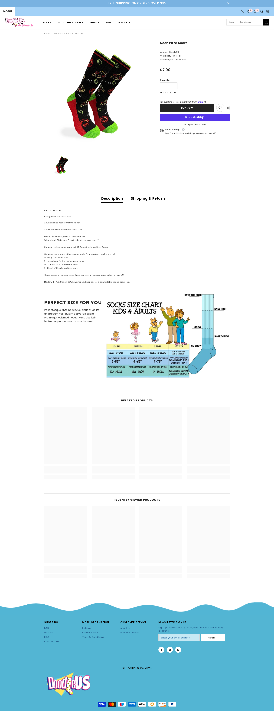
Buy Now (187, 107)
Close (228, 3)
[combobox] (244, 22)
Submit (213, 637)
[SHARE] (227, 108)
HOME (7, 11)
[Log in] (242, 11)
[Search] (247, 22)
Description (112, 198)
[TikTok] (178, 650)
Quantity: (165, 80)
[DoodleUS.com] (167, 335)
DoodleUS (174, 52)
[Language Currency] (267, 11)
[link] (220, 108)
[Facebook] (161, 650)
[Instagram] (170, 650)
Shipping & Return (148, 198)
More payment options (195, 124)
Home (47, 33)
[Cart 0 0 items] (255, 11)
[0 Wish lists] (248, 11)
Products (58, 33)
